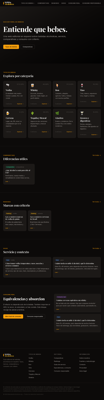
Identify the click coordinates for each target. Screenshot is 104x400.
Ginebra (31, 377)
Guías (63, 3)
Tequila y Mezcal (34, 374)
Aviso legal (83, 371)
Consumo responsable (91, 3)
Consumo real (74, 3)
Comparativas (43, 3)
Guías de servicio (60, 364)
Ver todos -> (96, 202)
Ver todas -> (97, 155)
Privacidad (83, 368)
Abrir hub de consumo (13, 316)
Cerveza (31, 371)
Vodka (31, 358)
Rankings (55, 3)
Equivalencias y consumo (62, 368)
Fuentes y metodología (87, 361)
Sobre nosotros (84, 358)
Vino (30, 368)
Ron (30, 364)
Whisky (31, 361)
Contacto (82, 364)
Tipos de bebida (27, 3)
